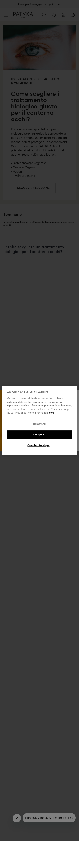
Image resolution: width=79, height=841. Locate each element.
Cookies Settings (38, 445)
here (51, 413)
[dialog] (39, 420)
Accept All (39, 434)
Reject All (39, 424)
